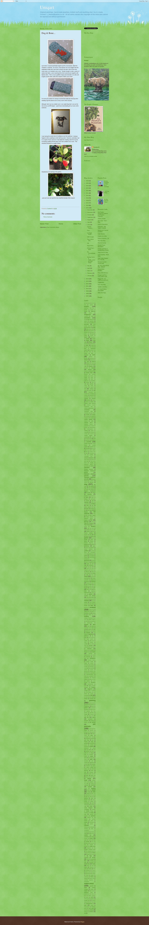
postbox (91, 744)
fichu (94, 513)
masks (93, 651)
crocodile (88, 448)
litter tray (92, 640)
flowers (93, 526)
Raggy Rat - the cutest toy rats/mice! (103, 279)
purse (85, 757)
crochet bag (87, 443)
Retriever (86, 770)
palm (90, 702)
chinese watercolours (89, 408)
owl (85, 697)
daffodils (86, 457)
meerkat (90, 653)
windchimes (86, 893)
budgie (85, 377)
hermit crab (93, 570)
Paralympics (87, 706)
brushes (86, 374)
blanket (86, 359)
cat (94, 390)
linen (85, 637)
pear (85, 715)
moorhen (92, 668)
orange (91, 693)
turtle (85, 868)
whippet (86, 890)
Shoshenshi (88, 795)
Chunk (94, 413)
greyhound (87, 560)
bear (87, 340)
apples (85, 321)
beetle (92, 345)
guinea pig (92, 562)
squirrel (85, 822)
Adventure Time (88, 308)
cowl (94, 438)
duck (87, 497)
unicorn (93, 870)
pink (94, 736)
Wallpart (86, 878)
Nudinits (93, 687)
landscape (86, 627)
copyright (86, 432)
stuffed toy (87, 835)
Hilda (93, 571)
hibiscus (87, 571)
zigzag (85, 911)
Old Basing (88, 692)
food (88, 528)
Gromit (87, 562)
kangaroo (86, 599)
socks (91, 812)
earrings (86, 499)
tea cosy (93, 841)
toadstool (86, 857)
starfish (91, 823)
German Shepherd (88, 542)
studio (85, 833)
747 (85, 304)
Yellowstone (86, 906)
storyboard (86, 830)
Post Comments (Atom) (53, 227)
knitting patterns (92, 619)
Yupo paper (91, 908)
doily (89, 487)
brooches (86, 371)
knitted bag (91, 609)
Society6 (86, 812)
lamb (88, 626)
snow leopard (88, 807)
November (90, 212)
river (85, 772)
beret (93, 346)
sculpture (91, 782)
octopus (86, 690)
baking (87, 330)
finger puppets (89, 516)
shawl (93, 790)
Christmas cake (88, 411)
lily (92, 635)
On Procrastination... (91, 253)
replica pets (86, 768)
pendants (90, 719)
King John (91, 603)
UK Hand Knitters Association (102, 290)
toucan (92, 859)
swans (91, 838)
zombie (91, 911)
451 (85, 303)
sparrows (93, 815)
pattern (87, 709)
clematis (87, 416)
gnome (92, 547)
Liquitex (86, 640)
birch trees (88, 351)
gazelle (85, 539)
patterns (88, 711)
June (88, 224)
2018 (87, 200)
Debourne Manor (88, 464)
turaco (85, 867)
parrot (93, 706)
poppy (92, 741)
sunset (92, 836)
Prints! (86, 60)
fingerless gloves (88, 518)
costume (92, 433)
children (92, 401)
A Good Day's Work (90, 248)
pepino (85, 722)
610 (93, 303)
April (88, 268)
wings (92, 893)
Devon (85, 482)
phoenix (91, 730)
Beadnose (93, 337)
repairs (94, 765)
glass (94, 546)
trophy (93, 863)
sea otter (86, 783)
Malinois (86, 650)
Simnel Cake (87, 799)
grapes (85, 555)
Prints (92, 751)
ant (85, 319)
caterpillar (90, 392)
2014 (87, 278)
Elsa (93, 502)
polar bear (86, 740)
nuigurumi (89, 689)
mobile (85, 663)
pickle (92, 732)
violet (87, 875)
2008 (87, 293)
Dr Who (88, 492)
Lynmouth (86, 647)
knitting (86, 616)
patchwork (93, 707)
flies (93, 524)
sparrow (86, 815)
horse (86, 576)
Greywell (93, 560)
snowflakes (86, 809)
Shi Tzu (93, 793)
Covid (87, 438)
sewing (93, 788)
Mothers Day (92, 671)
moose (85, 669)
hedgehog (86, 570)
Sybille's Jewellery (102, 286)
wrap (94, 901)
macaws (89, 648)
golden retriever (88, 549)
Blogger (82, 921)
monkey (92, 664)
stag (85, 823)
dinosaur (91, 482)
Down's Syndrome (89, 491)
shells (94, 791)
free (93, 531)
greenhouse (86, 558)
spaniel (91, 814)
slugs (93, 804)
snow (91, 806)
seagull (92, 783)
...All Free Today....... (106, 193)
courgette (93, 437)
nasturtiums (86, 677)
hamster (86, 566)
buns (92, 379)
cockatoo (92, 417)
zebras (91, 910)
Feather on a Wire (102, 236)
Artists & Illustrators (103, 224)
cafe (93, 382)
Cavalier (86, 393)
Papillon (92, 704)
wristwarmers (89, 903)
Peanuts (92, 714)
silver (92, 798)
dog (85, 484)
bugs (92, 377)
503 (89, 303)
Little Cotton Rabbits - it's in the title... (103, 259)
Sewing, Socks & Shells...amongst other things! (91, 259)
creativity (93, 440)
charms (92, 396)
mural (85, 676)
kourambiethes (92, 621)
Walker (92, 876)
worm (90, 901)
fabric (87, 505)
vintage (93, 873)
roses (87, 775)
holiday (93, 573)
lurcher (91, 645)
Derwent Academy (88, 469)
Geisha (91, 541)
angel (92, 316)
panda (94, 702)
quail (89, 757)
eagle (92, 497)
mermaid (88, 656)
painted (85, 698)
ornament (86, 695)
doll (93, 487)
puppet (85, 756)
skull (93, 803)
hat (94, 566)
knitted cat (93, 611)
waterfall (91, 886)
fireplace (86, 520)
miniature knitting (92, 660)
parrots (86, 707)
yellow (92, 905)
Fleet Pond (87, 524)
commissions (92, 427)
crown (85, 449)
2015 (87, 207)
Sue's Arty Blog (102, 284)
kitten (91, 605)
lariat (92, 627)
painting (92, 700)
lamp (93, 626)
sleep (85, 804)
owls (89, 697)
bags (94, 329)
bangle (92, 332)
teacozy (92, 843)
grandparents (91, 554)
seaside (90, 786)
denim (92, 466)
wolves (92, 898)
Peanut (85, 714)
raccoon (86, 760)
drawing (89, 494)
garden (86, 538)
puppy (91, 756)
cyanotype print (88, 456)
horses (92, 576)
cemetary (92, 393)
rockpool (91, 772)
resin (93, 768)
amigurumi (87, 314)
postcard (86, 746)
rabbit (91, 759)
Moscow (86, 671)
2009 (87, 291)
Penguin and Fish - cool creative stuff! (102, 275)
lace (94, 624)
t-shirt (90, 839)
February (89, 273)
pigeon (89, 733)
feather (87, 508)
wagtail (92, 875)
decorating (86, 465)
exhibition (93, 503)
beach (85, 337)
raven (88, 764)
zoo (85, 913)
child (87, 401)
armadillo (92, 322)
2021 (87, 193)
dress (94, 495)
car (85, 388)
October (89, 214)
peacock (92, 712)
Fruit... (88, 230)
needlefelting (90, 684)
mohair (91, 663)
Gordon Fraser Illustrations (101, 246)
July (88, 222)
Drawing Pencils (87, 495)
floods (85, 526)
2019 (87, 198)
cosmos (85, 433)
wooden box (87, 900)
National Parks (92, 679)
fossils (90, 529)
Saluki (89, 778)
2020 (87, 195)
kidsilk (85, 602)
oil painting (92, 690)
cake (85, 384)
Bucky (92, 375)
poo (93, 740)
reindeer (93, 764)
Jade (91, 587)
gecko (92, 539)
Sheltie (88, 793)
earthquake (93, 499)
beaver (85, 343)
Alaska (85, 311)
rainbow (86, 762)
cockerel (86, 421)
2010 (87, 288)
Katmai (86, 600)
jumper (93, 595)
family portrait (87, 507)
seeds (85, 788)
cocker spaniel (88, 419)
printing (87, 751)
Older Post (77, 224)
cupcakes (92, 453)
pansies (87, 704)
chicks (94, 400)
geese (85, 541)
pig (85, 733)
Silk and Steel (89, 796)
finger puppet (92, 515)
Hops (92, 574)
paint (93, 697)
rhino (92, 770)
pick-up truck (87, 732)
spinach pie (90, 817)
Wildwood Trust (88, 892)
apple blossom (90, 319)
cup (86, 453)
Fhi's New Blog (101, 240)
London (85, 643)
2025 (87, 183)
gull (93, 563)
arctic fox (86, 322)
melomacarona (87, 655)
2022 (87, 190)
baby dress (89, 329)
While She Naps (102, 292)
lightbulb (91, 634)
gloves (87, 547)
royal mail (93, 775)
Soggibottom (101, 282)
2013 (87, 281)
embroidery (86, 503)
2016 (87, 205)
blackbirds (92, 358)
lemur (94, 631)
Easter (87, 500)
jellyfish (91, 594)
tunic (93, 865)
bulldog (85, 379)
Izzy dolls (89, 586)
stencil (92, 827)
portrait (85, 743)
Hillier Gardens (87, 573)
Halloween (91, 565)
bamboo (92, 330)
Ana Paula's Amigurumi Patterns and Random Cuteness (103, 214)
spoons (85, 819)
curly (85, 454)
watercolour (89, 883)
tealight (91, 844)
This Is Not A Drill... (90, 240)
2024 (87, 185)
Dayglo (91, 462)
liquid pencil (90, 639)
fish (91, 520)
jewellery (86, 595)
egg (93, 500)
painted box (92, 698)
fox (94, 529)
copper (92, 430)
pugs (85, 754)
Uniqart (47, 7)
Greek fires (91, 557)
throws (88, 854)
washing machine (88, 879)
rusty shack (88, 776)
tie (84, 855)
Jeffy (85, 594)
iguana (92, 579)
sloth (89, 804)
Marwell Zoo (87, 651)
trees (85, 862)
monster (86, 666)
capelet (91, 387)
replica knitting (89, 767)
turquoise (92, 867)
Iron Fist (93, 582)
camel (85, 385)
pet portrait (92, 722)
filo (86, 515)
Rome (85, 773)
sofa (85, 814)
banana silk (86, 332)
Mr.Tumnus (88, 672)
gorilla (92, 550)
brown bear (89, 372)
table (94, 839)
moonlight (86, 668)
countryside (86, 437)
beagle (94, 338)
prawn (90, 749)
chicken (93, 398)
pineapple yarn (87, 736)
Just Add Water (90, 597)
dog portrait (91, 486)
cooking (86, 430)
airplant (91, 309)
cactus (87, 382)
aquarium (91, 321)
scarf (85, 780)
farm (94, 507)
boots (90, 364)
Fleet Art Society (88, 523)
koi (86, 621)
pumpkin (91, 754)
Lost (91, 643)
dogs (85, 487)
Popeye (86, 741)
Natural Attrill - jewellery (101, 270)
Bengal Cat (86, 346)
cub (87, 451)
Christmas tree (87, 412)
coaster (92, 416)
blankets (92, 359)
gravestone (91, 555)
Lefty (94, 629)
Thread (89, 852)
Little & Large (90, 236)
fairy (93, 505)
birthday (90, 356)
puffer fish (86, 752)
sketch (91, 801)
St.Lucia (92, 822)
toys (85, 860)
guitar (88, 563)
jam (94, 587)
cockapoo (86, 417)
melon (94, 655)
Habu (85, 565)
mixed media (89, 661)
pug (92, 752)
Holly (87, 574)
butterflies (93, 380)
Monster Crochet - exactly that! (102, 262)
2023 (87, 188)
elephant (86, 502)
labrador (86, 624)
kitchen (85, 605)
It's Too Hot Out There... (106, 201)
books (85, 364)
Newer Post (44, 224)
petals (90, 728)
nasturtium (91, 676)
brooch (90, 369)
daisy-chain (86, 459)
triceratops (91, 862)
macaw (93, 647)
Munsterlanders (90, 674)
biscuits (86, 358)
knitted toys (91, 614)
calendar (91, 384)
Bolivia (88, 363)
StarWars (86, 825)
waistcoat (86, 876)
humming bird (87, 578)
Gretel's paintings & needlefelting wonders (103, 249)
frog (90, 534)
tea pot (87, 843)
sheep (88, 791)
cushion (91, 454)
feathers (92, 508)
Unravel (93, 872)
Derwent (86, 467)
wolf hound (86, 898)
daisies (92, 457)
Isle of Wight (89, 584)
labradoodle (89, 622)
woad (87, 897)
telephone (89, 847)
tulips (88, 865)
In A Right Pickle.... (90, 233)
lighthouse (86, 635)
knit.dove (86, 607)
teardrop (86, 846)
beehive (93, 343)
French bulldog (88, 533)
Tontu (88, 859)
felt (85, 510)
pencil (94, 717)
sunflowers (86, 836)
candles (86, 387)
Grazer (85, 557)
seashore (93, 785)
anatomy (86, 316)
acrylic (91, 304)
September (90, 217)
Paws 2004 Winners (103, 272)
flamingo (86, 521)
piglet (91, 735)
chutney (88, 414)
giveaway (86, 546)
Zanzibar (86, 910)
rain (92, 760)
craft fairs (88, 440)
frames (88, 531)
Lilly (88, 243)
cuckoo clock (92, 451)
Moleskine (86, 664)
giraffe (92, 544)
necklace (93, 682)
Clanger (93, 414)
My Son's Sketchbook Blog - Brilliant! (103, 266)
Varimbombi (88, 873)
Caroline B (96, 147)
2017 (87, 203)
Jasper (92, 592)
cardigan (91, 388)
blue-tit (93, 361)
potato (91, 746)
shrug (94, 795)
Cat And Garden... (90, 227)
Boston (91, 366)
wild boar (92, 890)
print (94, 749)
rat (84, 764)
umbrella (88, 870)
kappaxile (92, 599)
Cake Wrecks (101, 234)
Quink (85, 759)
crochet (88, 442)
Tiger (90, 855)
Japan (88, 589)
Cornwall (92, 432)
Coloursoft (86, 425)
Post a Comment (48, 217)
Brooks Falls (92, 371)
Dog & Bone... (90, 245)
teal (85, 844)
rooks (90, 773)
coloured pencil (88, 422)
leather (89, 629)
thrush (92, 854)
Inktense (93, 581)
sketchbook (86, 803)
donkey (92, 489)
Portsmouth (91, 743)
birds (93, 355)
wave (85, 887)
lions (94, 637)
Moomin (92, 666)
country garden (88, 435)
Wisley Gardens (91, 895)
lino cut (90, 637)
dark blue (86, 461)
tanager (87, 841)
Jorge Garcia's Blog (103, 252)
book (93, 363)
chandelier (86, 396)
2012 (87, 283)
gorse (85, 552)
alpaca (90, 312)
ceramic (86, 395)
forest (85, 529)
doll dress (86, 489)
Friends (85, 534)
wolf (92, 897)
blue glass (86, 361)
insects (88, 582)
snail (85, 806)
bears (90, 342)
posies (85, 744)
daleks (92, 459)
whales (92, 889)
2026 (87, 180)
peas (90, 715)
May (88, 265)
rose (94, 773)
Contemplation (90, 429)
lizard (85, 642)
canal (92, 385)
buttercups (86, 380)
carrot (85, 390)
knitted (92, 607)
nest (85, 685)
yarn (85, 905)
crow (93, 448)
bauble (91, 335)
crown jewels (92, 449)
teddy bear (92, 846)
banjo (85, 333)
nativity (88, 680)
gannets (92, 536)
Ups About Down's (89, 140)
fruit (94, 534)
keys (93, 600)
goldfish (86, 550)
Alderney (93, 311)
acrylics (86, 306)
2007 (87, 296)
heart (92, 568)
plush (93, 738)
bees (87, 345)
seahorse (86, 785)
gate (93, 537)
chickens (89, 400)
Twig (94, 868)
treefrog (91, 860)
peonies (92, 720)
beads (87, 338)
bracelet (93, 367)
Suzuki (85, 838)
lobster (91, 642)
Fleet (93, 521)
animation (87, 318)
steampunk (86, 827)
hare (91, 566)
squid (92, 820)
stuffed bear (91, 833)
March (89, 270)
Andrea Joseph (101, 218)
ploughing (88, 738)
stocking (86, 828)
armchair (86, 324)
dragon (93, 492)
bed (89, 343)
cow (91, 438)
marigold (92, 650)
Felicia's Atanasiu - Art (103, 238)
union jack (88, 871)
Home (61, 224)
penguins (86, 720)
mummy (93, 672)
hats (88, 568)
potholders (86, 748)
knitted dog (88, 613)
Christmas (86, 409)
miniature (92, 658)
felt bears (90, 510)
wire (85, 895)
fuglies (87, 536)
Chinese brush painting (89, 403)
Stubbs (92, 831)
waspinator (86, 881)
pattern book (92, 709)
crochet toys (92, 446)
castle (90, 390)
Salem (94, 777)
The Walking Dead (90, 851)
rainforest (92, 762)
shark (88, 790)
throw (94, 852)
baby (94, 327)
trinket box (87, 863)
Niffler (90, 685)
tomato (93, 857)
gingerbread (86, 544)
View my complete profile (90, 156)
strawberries (86, 831)
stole (92, 828)
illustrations (86, 581)
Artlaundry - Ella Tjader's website (102, 227)
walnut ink (92, 878)
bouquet (86, 367)
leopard (88, 632)
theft (85, 852)
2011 (87, 286)
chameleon (91, 395)
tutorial (89, 868)
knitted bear (86, 611)
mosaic (91, 669)
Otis (91, 695)
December (90, 210)
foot (93, 528)
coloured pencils (88, 424)
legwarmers (88, 631)
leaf (85, 629)
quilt (93, 757)
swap (85, 839)
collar (92, 421)
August (89, 219)
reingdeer (88, 765)
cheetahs (86, 398)
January (89, 275)
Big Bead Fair (92, 350)
